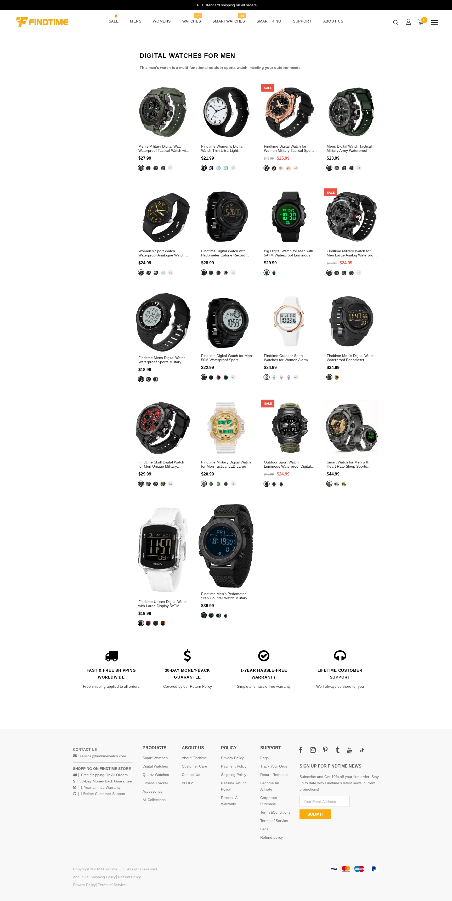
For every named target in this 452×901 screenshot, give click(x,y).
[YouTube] (349, 750)
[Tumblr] (337, 750)
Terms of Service (112, 885)
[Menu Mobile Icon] (434, 22)
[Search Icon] (395, 22)
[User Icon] (408, 21)
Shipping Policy (103, 877)
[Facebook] (300, 750)
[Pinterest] (325, 750)
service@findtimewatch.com (103, 756)
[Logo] (45, 22)
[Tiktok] (362, 750)
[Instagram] (313, 750)
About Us (80, 877)
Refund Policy (129, 877)
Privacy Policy (84, 885)
